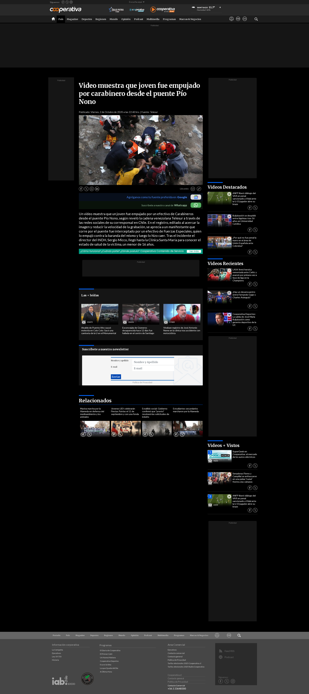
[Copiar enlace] (199, 189)
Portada (56, 635)
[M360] (238, 21)
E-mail (114, 367)
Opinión (126, 19)
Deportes (87, 19)
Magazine (72, 19)
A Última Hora (106, 671)
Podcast (138, 19)
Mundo (114, 19)
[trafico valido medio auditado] (87, 684)
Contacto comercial (176, 653)
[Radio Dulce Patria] (116, 10)
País (60, 19)
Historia (55, 660)
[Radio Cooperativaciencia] (137, 10)
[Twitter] (67, 2)
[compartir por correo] (193, 189)
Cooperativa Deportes (109, 661)
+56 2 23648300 (177, 688)
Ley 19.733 (56, 656)
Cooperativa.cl (175, 675)
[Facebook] (63, 2)
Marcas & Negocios (190, 19)
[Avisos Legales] (231, 21)
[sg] (245, 21)
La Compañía (57, 650)
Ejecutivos (56, 653)
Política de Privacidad (142, 382)
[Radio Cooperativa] (162, 10)
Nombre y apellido (120, 360)
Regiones (100, 19)
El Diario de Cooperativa (110, 650)
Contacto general (175, 656)
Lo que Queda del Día (109, 668)
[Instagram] (71, 2)
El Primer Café (106, 654)
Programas (169, 19)
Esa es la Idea (105, 664)
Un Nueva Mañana (108, 657)
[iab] (63, 688)
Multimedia (153, 19)
